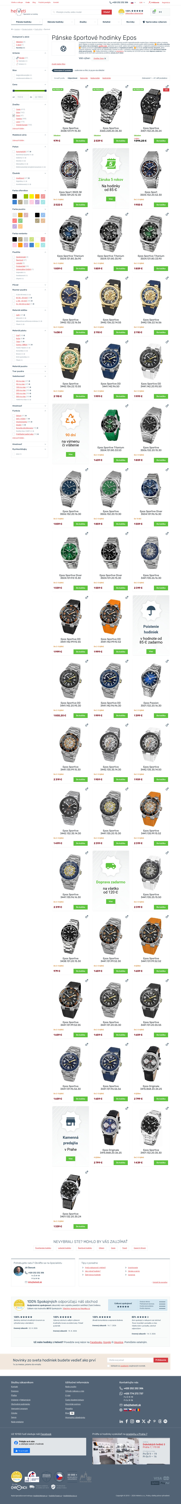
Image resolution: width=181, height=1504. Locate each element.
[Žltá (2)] (31, 196)
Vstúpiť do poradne (159, 1282)
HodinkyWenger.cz (40, 1496)
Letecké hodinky (64, 1248)
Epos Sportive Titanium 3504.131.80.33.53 (111, 449)
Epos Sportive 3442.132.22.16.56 (70, 321)
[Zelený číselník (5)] (26, 196)
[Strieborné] (14, 215)
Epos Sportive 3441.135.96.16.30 (70, 896)
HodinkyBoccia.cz (70, 1496)
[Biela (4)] (37, 239)
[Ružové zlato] (26, 215)
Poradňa (69, 1408)
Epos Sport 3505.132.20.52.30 (151, 193)
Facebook (127, 1421)
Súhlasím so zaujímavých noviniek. (128, 1366)
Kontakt (56, 2)
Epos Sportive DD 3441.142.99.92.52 (111, 640)
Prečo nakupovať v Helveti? (95, 1268)
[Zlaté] (20, 215)
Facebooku (96, 1342)
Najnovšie (84, 78)
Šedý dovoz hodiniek (93, 1275)
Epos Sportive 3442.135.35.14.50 (151, 768)
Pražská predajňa (44, 2)
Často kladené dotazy (74, 1400)
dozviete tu (120, 51)
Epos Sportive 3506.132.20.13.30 (110, 512)
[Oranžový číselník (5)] (37, 196)
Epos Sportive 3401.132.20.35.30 (151, 1151)
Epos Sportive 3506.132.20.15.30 (151, 449)
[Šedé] (26, 226)
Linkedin (121, 1421)
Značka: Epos (99, 58)
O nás (67, 1395)
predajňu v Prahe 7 (136, 1434)
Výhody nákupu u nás (74, 1391)
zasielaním (124, 1366)
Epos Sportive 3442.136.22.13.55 (70, 385)
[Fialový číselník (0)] (37, 202)
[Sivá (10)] (26, 202)
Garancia (131, 1275)
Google (107, 1342)
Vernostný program (19, 1408)
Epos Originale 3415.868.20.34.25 (151, 1087)
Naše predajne (17, 1422)
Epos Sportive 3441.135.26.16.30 (151, 576)
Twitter (144, 1421)
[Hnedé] (37, 220)
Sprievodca (156, 22)
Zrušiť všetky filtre (58, 64)
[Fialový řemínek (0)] (26, 245)
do (31, 97)
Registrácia (166, 2)
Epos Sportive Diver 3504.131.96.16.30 (151, 512)
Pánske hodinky (27, 29)
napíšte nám (103, 46)
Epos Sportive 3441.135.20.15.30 (110, 832)
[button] (134, 2)
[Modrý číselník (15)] (14, 202)
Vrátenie (14, 1400)
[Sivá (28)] (26, 239)
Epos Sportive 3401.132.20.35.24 (70, 1215)
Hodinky (17, 29)
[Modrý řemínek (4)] (31, 245)
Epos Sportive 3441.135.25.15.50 (151, 896)
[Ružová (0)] (31, 202)
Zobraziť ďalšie (18, 129)
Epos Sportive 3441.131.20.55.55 (151, 1023)
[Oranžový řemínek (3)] (20, 245)
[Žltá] (31, 220)
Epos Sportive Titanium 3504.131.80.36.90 (70, 257)
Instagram (132, 1421)
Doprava (14, 1391)
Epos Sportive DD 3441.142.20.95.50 (151, 385)
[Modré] (43, 215)
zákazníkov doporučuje (134, 13)
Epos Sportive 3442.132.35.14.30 (70, 832)
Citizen (101, 1248)
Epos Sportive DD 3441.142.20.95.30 (70, 704)
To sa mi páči (23, 1451)
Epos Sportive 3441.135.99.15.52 (151, 832)
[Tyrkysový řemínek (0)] (43, 245)
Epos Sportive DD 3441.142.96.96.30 (110, 704)
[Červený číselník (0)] (43, 196)
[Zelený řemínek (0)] (31, 239)
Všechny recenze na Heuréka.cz (76, 1308)
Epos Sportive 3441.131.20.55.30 (110, 1023)
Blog (34, 2)
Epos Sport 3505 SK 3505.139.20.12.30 (70, 193)
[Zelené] (20, 220)
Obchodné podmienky (20, 1404)
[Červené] (14, 220)
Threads (160, 1421)
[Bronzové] (43, 220)
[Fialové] (14, 226)
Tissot (124, 1248)
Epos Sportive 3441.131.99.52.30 (111, 960)
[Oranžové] (20, 226)
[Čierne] (37, 215)
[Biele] (31, 215)
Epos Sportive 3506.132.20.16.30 (70, 512)
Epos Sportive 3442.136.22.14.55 (110, 321)
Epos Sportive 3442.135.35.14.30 (110, 768)
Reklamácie (25, 1400)
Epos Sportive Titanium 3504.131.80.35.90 (111, 257)
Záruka (14, 1413)
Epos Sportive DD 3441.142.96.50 (111, 385)
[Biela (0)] (20, 196)
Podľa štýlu (38, 29)
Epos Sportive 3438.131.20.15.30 (70, 960)
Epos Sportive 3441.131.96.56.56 (111, 1087)
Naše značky (70, 1386)
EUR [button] (141, 2)
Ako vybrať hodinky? (93, 1271)
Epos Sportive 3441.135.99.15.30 (70, 768)
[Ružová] (26, 220)
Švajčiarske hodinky (43, 1248)
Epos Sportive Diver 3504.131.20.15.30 (111, 576)
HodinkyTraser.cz (55, 1496)
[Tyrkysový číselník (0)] (43, 202)
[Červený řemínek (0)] (43, 239)
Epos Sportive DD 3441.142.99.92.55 (70, 640)
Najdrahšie (106, 78)
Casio (113, 1248)
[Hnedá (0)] (20, 202)
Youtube (138, 1421)
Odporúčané (72, 78)
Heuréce (118, 1342)
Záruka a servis (134, 1271)
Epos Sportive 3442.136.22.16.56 (151, 321)
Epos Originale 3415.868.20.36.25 (111, 1151)
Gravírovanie (133, 1268)
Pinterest (155, 1421)
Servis (13, 1417)
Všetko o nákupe (17, 2)
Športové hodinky (85, 1248)
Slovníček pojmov (73, 1404)
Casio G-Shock (140, 1248)
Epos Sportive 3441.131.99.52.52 (151, 960)
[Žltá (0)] (37, 245)
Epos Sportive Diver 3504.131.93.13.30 (70, 576)
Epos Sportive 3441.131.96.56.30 (70, 1087)
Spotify (166, 1421)
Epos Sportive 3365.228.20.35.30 (111, 129)
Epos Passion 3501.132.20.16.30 (151, 704)
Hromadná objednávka (75, 1417)
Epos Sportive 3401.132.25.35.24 (151, 129)
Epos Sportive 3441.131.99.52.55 (70, 1023)
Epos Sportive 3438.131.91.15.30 (71, 129)
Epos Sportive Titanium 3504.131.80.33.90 (151, 257)
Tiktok (149, 1421)
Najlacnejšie (95, 78)
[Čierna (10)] (14, 239)
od (14, 97)
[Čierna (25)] (14, 196)
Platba (14, 1395)
